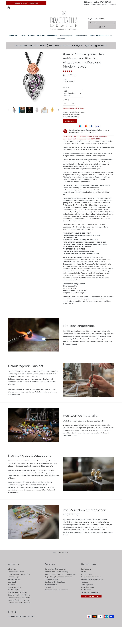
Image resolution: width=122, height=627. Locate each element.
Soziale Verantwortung (17, 592)
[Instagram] (12, 612)
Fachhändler (50, 587)
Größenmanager (51, 579)
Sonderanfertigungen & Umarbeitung (60, 574)
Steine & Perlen (14, 587)
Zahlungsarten (87, 585)
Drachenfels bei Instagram (19, 598)
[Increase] (73, 103)
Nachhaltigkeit (14, 590)
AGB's (83, 572)
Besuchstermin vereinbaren (26, 3)
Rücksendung (51, 585)
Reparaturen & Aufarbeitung (56, 572)
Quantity (66, 100)
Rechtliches (86, 590)
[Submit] (113, 23)
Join (97, 19)
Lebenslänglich (14, 577)
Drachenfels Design (28, 616)
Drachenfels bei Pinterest (18, 600)
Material (66, 87)
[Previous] (8, 110)
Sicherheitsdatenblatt (90, 592)
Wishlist (102, 19)
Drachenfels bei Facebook (19, 595)
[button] (68, 71)
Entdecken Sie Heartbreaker (19, 603)
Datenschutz (86, 574)
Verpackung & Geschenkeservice (58, 577)
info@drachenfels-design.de (74, 293)
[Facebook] (9, 612)
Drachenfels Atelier (16, 572)
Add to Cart (70, 121)
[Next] (58, 110)
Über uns (12, 569)
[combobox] (103, 23)
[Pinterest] (15, 612)
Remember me (14, 579)
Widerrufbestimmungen (91, 577)
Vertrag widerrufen (91, 596)
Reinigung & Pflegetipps (55, 582)
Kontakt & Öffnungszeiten (55, 569)
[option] (14, 110)
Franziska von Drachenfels (19, 574)
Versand (84, 582)
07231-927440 (105, 2)
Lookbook (12, 582)
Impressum (86, 569)
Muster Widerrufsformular (92, 579)
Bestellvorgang (87, 587)
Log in (90, 19)
